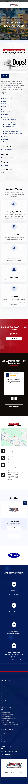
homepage (7, 85)
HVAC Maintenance (10, 119)
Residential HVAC (10, 126)
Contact (5, 103)
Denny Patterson (8, 157)
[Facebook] (2, 754)
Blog (4, 101)
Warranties (6, 142)
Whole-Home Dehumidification (14, 133)
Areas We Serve (7, 98)
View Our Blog (14, 536)
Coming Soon (7, 173)
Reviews (5, 114)
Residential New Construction (13, 129)
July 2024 (5, 165)
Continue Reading (14, 527)
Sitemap (5, 136)
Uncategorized (7, 149)
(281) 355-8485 (14, 1)
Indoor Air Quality (10, 122)
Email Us (14, 343)
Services (5, 117)
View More (4, 741)
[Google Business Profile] (2, 751)
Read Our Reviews (14, 406)
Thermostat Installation (12, 131)
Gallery (5, 106)
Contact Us (14, 338)
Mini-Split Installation (11, 124)
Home (5, 109)
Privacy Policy (7, 111)
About (5, 96)
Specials (5, 139)
